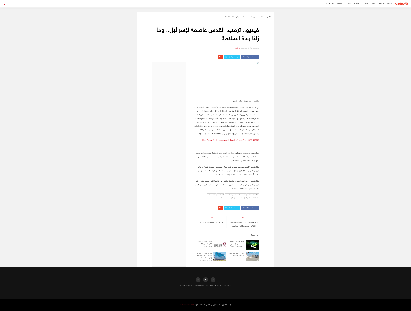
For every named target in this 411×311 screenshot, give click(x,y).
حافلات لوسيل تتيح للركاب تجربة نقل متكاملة (236, 254)
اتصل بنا (182, 285)
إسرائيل (249, 194)
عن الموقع (218, 285)
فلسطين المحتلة (225, 198)
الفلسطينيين (220, 194)
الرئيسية (389, 4)
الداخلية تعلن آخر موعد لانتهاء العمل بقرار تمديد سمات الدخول (204, 244)
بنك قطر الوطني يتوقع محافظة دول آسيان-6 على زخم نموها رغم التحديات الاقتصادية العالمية (203, 256)
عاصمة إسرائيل (235, 198)
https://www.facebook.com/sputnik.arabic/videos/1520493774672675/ (230, 140)
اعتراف (243, 194)
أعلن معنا (189, 285)
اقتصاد (374, 4)
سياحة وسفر (357, 4)
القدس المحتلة (211, 194)
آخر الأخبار (381, 4)
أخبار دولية (255, 194)
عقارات (366, 4)
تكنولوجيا (340, 4)
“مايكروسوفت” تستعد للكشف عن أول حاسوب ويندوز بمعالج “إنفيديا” (236, 244)
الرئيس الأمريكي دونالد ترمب (233, 194)
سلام (242, 198)
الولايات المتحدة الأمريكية (251, 198)
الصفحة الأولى (227, 285)
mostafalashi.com (187, 305)
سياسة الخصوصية (198, 285)
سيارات (348, 4)
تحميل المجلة (330, 4)
